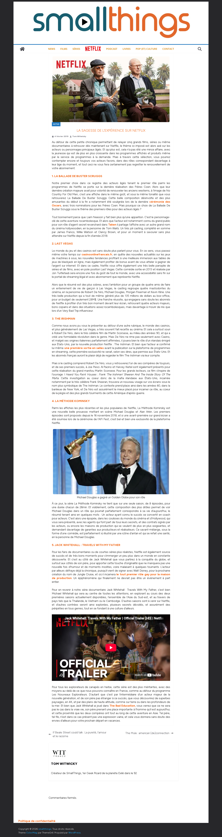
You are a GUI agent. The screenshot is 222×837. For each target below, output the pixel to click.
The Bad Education (122, 705)
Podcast (111, 48)
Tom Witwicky (79, 136)
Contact (168, 48)
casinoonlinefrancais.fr (97, 254)
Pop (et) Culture (146, 48)
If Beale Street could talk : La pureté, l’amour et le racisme (79, 734)
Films (63, 48)
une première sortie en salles (84, 348)
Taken (112, 224)
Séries (76, 48)
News (51, 48)
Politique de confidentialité (36, 821)
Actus (56, 124)
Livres (127, 48)
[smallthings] (22, 49)
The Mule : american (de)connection (147, 733)
